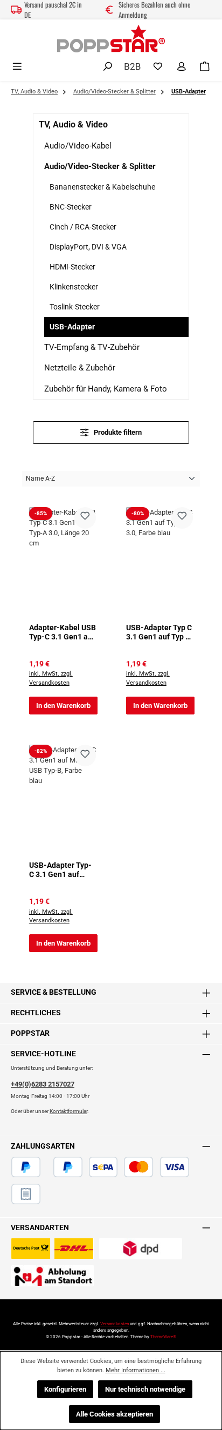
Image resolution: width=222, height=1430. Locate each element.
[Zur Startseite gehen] (111, 38)
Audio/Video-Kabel (78, 146)
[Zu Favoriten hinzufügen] (85, 518)
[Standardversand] (52, 1248)
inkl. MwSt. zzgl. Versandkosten (51, 678)
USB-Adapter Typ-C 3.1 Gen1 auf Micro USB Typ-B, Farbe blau (60, 870)
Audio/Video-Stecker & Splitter (100, 166)
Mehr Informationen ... (135, 1370)
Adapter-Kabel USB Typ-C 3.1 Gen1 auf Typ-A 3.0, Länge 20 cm (62, 632)
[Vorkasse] (195, 1167)
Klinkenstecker (74, 286)
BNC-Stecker (71, 207)
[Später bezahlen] (68, 1167)
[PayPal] (26, 1167)
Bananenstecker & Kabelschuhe (102, 187)
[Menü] (17, 67)
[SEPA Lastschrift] (103, 1167)
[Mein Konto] (181, 67)
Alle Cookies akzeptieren (114, 1414)
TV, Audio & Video (73, 124)
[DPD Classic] (140, 1248)
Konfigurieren (65, 1389)
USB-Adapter (72, 326)
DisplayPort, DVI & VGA (88, 246)
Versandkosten (114, 1323)
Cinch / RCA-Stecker (83, 226)
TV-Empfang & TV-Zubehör (92, 347)
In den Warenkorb (63, 705)
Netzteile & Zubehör (79, 368)
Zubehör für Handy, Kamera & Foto (105, 389)
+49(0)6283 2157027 (42, 1084)
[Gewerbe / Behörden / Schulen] (132, 66)
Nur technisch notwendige (145, 1389)
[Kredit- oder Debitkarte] (156, 1167)
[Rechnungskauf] (26, 1194)
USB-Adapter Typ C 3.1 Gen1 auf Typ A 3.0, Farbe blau (159, 632)
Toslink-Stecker (75, 306)
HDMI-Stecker (72, 266)
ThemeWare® (163, 1336)
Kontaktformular (68, 1111)
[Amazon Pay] (46, 1167)
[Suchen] (108, 67)
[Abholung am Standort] (52, 1275)
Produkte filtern (117, 432)
